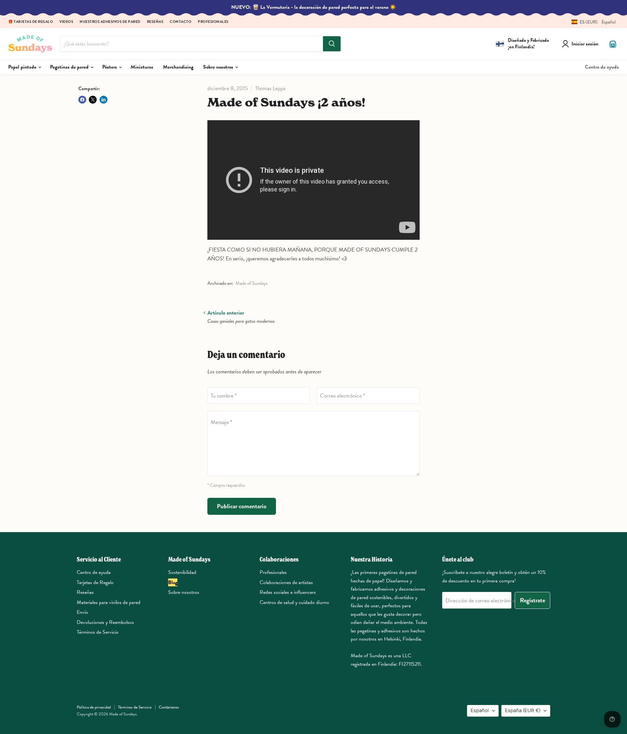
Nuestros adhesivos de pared (110, 22)
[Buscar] (332, 43)
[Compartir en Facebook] (82, 100)
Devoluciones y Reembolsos (105, 622)
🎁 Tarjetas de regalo (30, 22)
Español (480, 710)
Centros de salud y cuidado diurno (294, 602)
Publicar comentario (241, 506)
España (522, 710)
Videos (66, 22)
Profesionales (213, 22)
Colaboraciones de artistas (286, 582)
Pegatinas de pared (70, 67)
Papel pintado (23, 67)
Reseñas (155, 22)
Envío (82, 612)
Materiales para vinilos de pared (108, 602)
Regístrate (532, 600)
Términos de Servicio (98, 632)
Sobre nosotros (218, 67)
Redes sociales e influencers (288, 592)
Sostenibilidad (182, 572)
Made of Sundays (251, 283)
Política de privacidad (94, 707)
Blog (172, 582)
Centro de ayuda (602, 67)
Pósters (110, 67)
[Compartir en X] (93, 100)
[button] (591, 22)
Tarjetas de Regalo (95, 582)
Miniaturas (142, 67)
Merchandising (178, 67)
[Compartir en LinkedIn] (103, 100)
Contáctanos (169, 707)
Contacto (180, 22)
